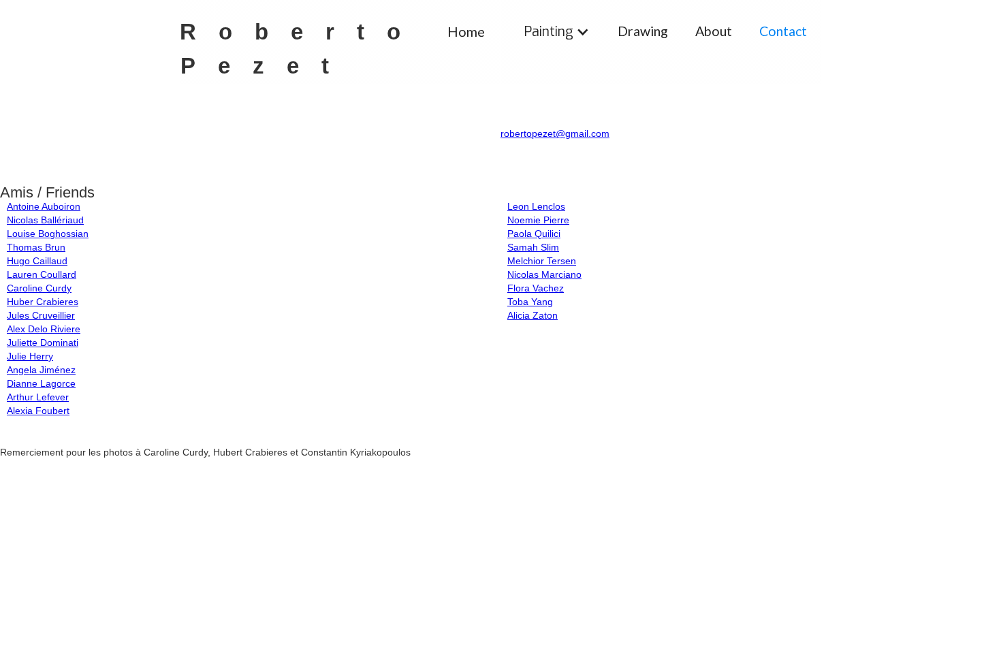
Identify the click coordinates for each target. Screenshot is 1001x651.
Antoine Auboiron (43, 206)
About (713, 31)
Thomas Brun (36, 247)
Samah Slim (533, 247)
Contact (783, 31)
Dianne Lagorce (41, 383)
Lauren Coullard (41, 274)
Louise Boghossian (48, 233)
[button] (556, 31)
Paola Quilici (533, 233)
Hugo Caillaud (37, 260)
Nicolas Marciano (544, 274)
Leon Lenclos (536, 206)
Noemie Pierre (538, 220)
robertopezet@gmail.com (554, 133)
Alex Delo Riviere (43, 328)
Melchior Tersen (541, 260)
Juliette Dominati (42, 342)
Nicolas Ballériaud (45, 220)
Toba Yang (530, 301)
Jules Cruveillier (41, 315)
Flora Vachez (535, 288)
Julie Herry (30, 356)
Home (466, 31)
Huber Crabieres (42, 301)
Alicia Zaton (532, 315)
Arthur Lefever (38, 397)
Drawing (643, 31)
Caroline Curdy (39, 288)
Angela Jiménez (41, 369)
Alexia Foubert (38, 410)
